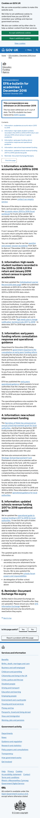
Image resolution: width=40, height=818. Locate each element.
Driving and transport (10, 688)
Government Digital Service (13, 783)
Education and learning (11, 692)
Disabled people (8, 684)
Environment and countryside (14, 700)
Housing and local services (13, 704)
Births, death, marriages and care (16, 663)
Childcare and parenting (12, 672)
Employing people (9, 696)
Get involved (7, 762)
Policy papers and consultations (15, 749)
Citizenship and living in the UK (14, 676)
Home (4, 55)
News (4, 737)
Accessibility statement (11, 774)
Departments (7, 733)
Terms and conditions (10, 777)
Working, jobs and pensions (13, 720)
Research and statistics (11, 745)
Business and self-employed (13, 667)
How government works (11, 757)
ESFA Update (19, 115)
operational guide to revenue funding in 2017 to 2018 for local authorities (18, 518)
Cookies (19, 771)
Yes (24, 629)
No (34, 629)
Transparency (7, 753)
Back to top (7, 618)
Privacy (11, 771)
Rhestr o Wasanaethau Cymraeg (15, 780)
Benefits (5, 659)
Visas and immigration (11, 716)
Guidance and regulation (12, 741)
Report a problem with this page (20, 638)
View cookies (20, 43)
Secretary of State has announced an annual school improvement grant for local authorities (19, 425)
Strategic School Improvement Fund (17, 458)
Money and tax (8, 708)
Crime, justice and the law (12, 680)
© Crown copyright (20, 813)
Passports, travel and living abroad (16, 712)
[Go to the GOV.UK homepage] (10, 50)
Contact (26, 774)
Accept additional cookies (20, 33)
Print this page (10, 160)
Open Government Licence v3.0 (15, 794)
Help (4, 771)
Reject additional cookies (20, 38)
